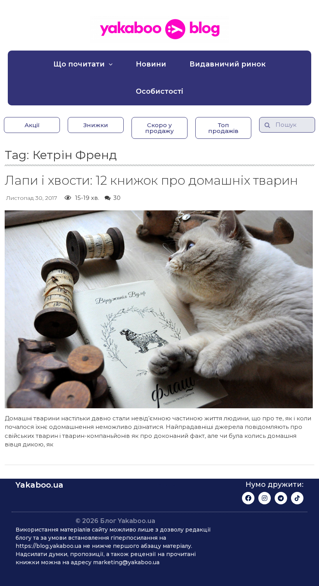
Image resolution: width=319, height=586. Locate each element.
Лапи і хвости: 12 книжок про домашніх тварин (151, 180)
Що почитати (79, 64)
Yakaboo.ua (39, 485)
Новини (151, 64)
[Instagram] (264, 498)
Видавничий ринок (227, 64)
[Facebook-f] (248, 498)
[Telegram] (281, 498)
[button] (32, 125)
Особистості (159, 91)
